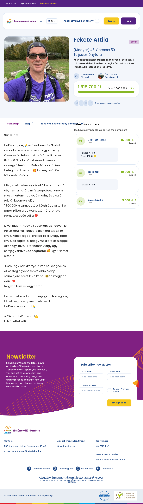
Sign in (111, 21)
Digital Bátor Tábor (28, 3)
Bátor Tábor (11, 3)
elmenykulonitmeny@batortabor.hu (22, 451)
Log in (129, 21)
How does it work (66, 446)
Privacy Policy (45, 495)
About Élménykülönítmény (79, 21)
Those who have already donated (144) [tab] (62, 123)
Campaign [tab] (13, 123)
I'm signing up (119, 402)
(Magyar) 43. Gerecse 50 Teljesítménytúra (94, 52)
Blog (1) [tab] (29, 123)
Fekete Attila (112, 77)
